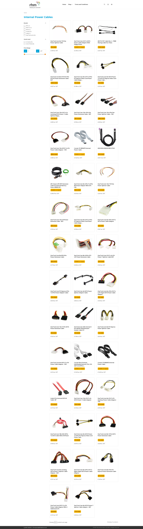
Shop (70, 4)
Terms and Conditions (81, 4)
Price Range (27, 48)
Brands (26, 23)
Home (64, 4)
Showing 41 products (112, 522)
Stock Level (27, 39)
